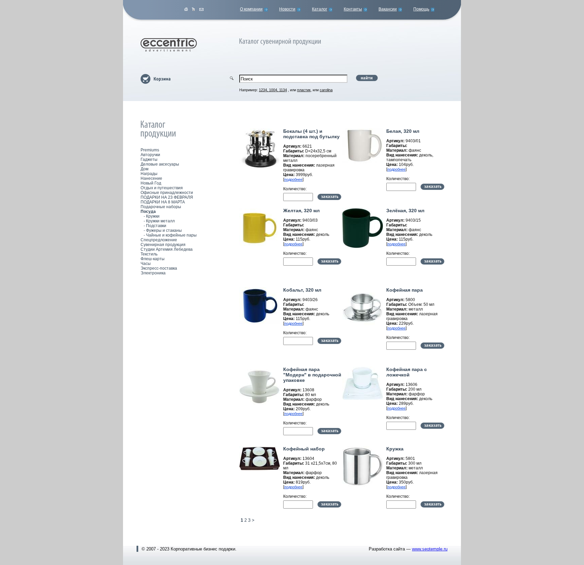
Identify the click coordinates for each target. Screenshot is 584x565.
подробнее (293, 179)
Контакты (353, 9)
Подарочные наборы (161, 206)
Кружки (153, 216)
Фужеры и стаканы (164, 230)
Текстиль (149, 254)
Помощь (421, 9)
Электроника (153, 273)
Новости (287, 9)
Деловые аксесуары (160, 164)
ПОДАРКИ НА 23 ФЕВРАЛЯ (167, 197)
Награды (149, 173)
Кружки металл (160, 221)
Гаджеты (149, 159)
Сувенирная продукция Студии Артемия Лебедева (167, 247)
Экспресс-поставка (159, 268)
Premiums (150, 150)
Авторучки (150, 154)
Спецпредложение (159, 240)
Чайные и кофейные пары (171, 235)
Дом (144, 169)
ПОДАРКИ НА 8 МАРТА (163, 202)
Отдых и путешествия (162, 188)
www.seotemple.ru (429, 548)
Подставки (156, 225)
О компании (251, 9)
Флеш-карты (153, 258)
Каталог (319, 9)
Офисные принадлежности (167, 192)
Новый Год (151, 183)
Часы (146, 263)
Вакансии (388, 9)
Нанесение (151, 178)
